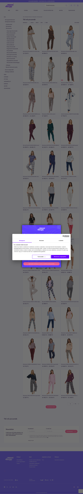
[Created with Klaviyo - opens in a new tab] (41, 268)
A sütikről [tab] (61, 240)
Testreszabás (41, 256)
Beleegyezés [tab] (22, 240)
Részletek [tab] (41, 240)
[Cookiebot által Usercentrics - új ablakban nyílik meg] (63, 236)
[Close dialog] (58, 227)
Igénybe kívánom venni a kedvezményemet (41, 263)
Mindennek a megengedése (60, 256)
